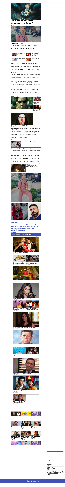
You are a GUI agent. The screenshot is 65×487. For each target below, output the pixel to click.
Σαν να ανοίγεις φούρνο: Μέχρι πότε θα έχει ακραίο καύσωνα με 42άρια (29, 141)
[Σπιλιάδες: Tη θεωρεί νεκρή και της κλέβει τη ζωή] (16, 414)
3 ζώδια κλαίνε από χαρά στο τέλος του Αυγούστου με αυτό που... (25, 418)
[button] (26, 11)
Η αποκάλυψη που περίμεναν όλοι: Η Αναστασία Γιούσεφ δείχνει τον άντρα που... (15, 427)
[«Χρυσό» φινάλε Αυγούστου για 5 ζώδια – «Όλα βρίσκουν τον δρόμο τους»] (36, 443)
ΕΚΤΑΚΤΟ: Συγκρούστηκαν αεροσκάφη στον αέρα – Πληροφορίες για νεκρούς (22, 228)
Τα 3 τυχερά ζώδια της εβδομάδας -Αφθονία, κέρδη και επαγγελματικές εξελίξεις (35, 418)
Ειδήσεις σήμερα (14, 222)
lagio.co (38, 481)
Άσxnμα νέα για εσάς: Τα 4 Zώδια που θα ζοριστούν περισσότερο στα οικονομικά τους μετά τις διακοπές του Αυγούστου (25, 226)
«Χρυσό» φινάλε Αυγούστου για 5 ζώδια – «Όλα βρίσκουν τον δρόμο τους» (35, 447)
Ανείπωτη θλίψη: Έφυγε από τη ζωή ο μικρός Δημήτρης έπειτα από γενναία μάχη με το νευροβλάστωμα (24, 224)
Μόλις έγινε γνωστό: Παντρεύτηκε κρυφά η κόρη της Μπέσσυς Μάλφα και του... (25, 427)
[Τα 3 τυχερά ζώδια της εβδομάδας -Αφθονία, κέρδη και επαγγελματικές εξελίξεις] (36, 414)
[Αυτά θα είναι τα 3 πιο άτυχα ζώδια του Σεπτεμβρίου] (36, 423)
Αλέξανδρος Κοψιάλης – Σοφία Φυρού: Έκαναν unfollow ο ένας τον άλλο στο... (15, 437)
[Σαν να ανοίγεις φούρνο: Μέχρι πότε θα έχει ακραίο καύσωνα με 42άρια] (16, 144)
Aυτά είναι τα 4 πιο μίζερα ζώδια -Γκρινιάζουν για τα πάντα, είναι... (25, 437)
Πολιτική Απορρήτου (32, 480)
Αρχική (27, 480)
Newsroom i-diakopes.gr (15, 43)
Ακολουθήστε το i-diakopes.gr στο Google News (23, 234)
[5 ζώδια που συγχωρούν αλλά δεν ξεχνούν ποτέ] (36, 433)
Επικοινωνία (37, 480)
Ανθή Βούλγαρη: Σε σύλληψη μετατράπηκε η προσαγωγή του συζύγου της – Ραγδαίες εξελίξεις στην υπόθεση (25, 232)
